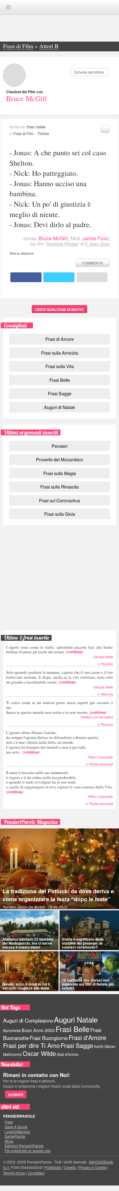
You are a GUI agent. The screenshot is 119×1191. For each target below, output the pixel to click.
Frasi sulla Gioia (59, 514)
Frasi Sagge (59, 393)
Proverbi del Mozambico (59, 459)
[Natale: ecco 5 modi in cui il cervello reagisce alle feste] (29, 971)
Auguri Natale (76, 1019)
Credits (70, 1167)
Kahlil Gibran (105, 1046)
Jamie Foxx (95, 238)
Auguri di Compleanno (28, 1020)
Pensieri (59, 446)
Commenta (92, 263)
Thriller (43, 133)
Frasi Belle (59, 380)
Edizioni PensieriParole (24, 1145)
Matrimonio (12, 1054)
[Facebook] (25, 277)
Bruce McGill (26, 98)
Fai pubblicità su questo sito (28, 1150)
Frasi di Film (23, 133)
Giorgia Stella (103, 656)
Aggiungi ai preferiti (105, 129)
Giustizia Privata (62, 244)
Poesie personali (101, 764)
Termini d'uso (14, 1172)
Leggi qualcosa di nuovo (59, 309)
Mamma (107, 694)
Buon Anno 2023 (38, 1030)
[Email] (92, 277)
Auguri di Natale (59, 407)
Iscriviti (15, 1094)
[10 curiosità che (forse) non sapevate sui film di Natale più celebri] (89, 971)
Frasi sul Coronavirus (59, 500)
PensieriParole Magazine (31, 821)
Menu (8, 7)
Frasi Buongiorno (49, 1038)
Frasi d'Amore (87, 1037)
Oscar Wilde (39, 1053)
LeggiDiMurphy (17, 1131)
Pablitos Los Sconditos (97, 717)
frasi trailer (36, 127)
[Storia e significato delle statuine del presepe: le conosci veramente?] (89, 930)
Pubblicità (53, 1167)
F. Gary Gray (97, 244)
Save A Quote (16, 1126)
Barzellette (12, 1030)
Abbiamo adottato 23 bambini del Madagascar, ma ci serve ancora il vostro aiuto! (27, 943)
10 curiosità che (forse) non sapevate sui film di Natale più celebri (88, 984)
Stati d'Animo (67, 1054)
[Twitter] (58, 277)
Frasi (9, 1121)
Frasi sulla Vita (59, 366)
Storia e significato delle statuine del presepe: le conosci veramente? (82, 943)
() (59, 649)
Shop (9, 1141)
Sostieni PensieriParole (59, 556)
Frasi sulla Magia (59, 473)
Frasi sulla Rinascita (59, 486)
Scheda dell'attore (89, 72)
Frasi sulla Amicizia (59, 352)
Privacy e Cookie (92, 1167)
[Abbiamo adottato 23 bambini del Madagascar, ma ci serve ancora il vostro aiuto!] (29, 930)
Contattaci (36, 1172)
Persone (107, 664)
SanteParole (15, 1136)
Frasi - (59, 7)
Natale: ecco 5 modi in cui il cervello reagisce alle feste (26, 986)
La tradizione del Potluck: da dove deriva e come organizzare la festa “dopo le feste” (58, 895)
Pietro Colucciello (100, 757)
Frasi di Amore (59, 339)
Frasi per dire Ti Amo (31, 1045)
